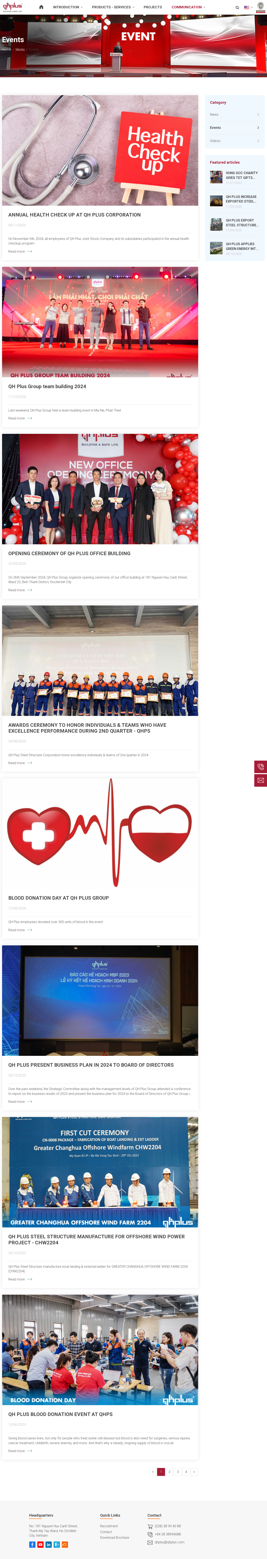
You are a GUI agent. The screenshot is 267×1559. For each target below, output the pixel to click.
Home (6, 50)
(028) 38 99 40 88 (168, 1526)
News (214, 115)
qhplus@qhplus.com (169, 1542)
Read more (16, 251)
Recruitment (109, 1526)
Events (215, 128)
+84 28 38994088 (168, 1534)
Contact (106, 1532)
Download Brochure (114, 1538)
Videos (215, 141)
